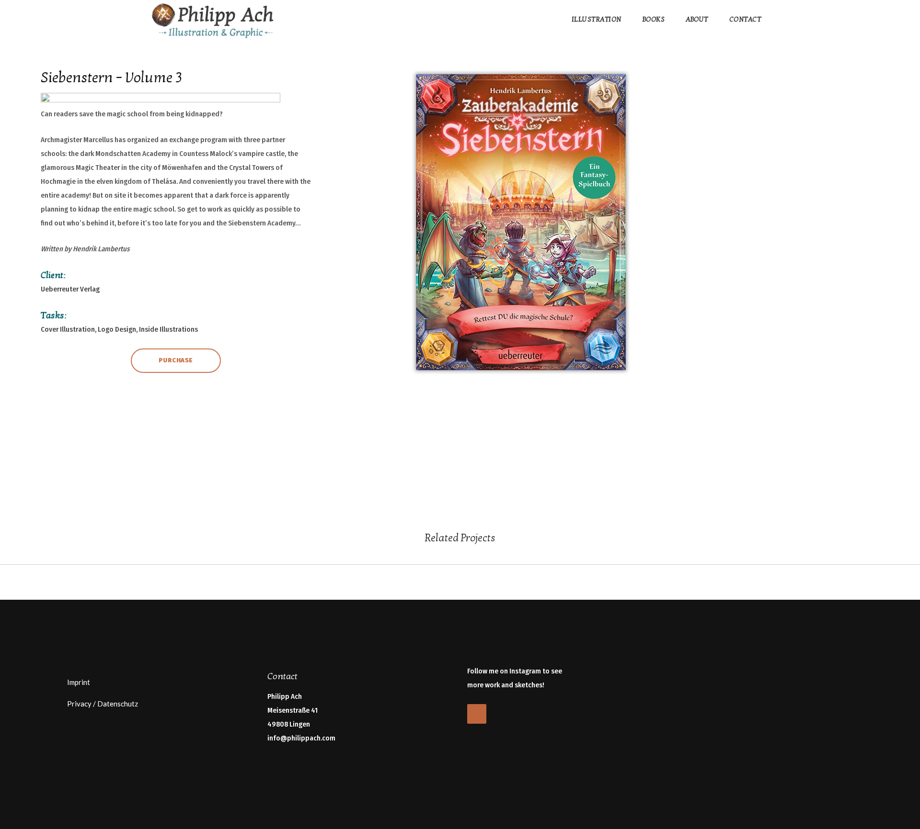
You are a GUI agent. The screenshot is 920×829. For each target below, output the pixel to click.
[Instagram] (476, 714)
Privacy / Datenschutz (102, 703)
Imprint (78, 682)
